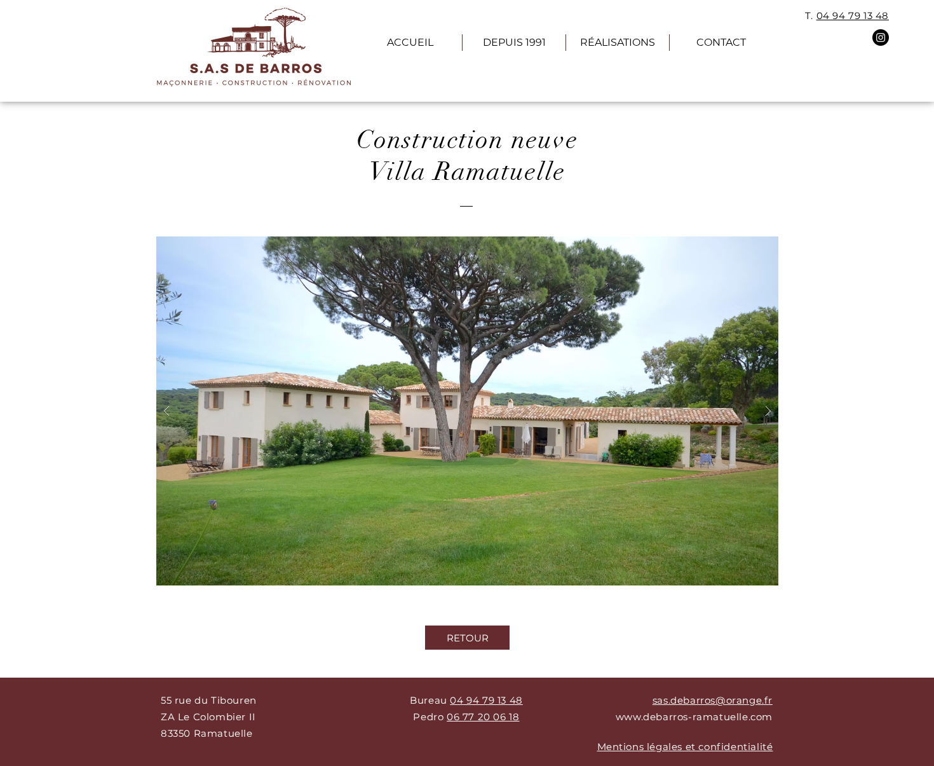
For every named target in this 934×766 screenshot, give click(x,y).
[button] (467, 410)
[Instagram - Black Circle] (880, 37)
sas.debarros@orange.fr (713, 700)
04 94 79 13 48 (852, 16)
